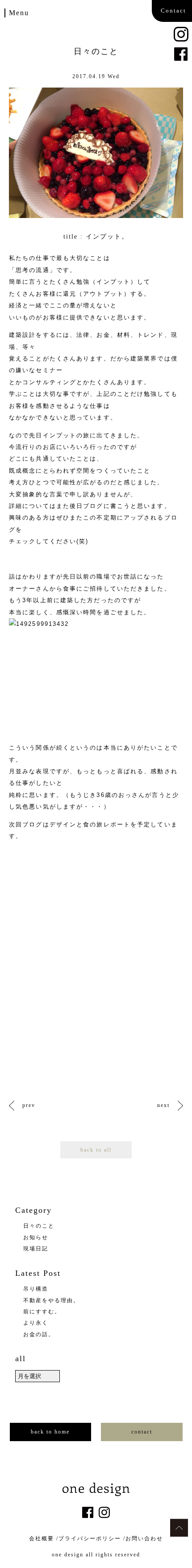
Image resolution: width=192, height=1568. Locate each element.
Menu (19, 13)
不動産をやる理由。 (51, 1300)
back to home (50, 1432)
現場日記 (35, 1248)
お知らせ (35, 1237)
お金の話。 (38, 1334)
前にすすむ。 (42, 1311)
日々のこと (38, 1226)
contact (141, 1432)
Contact (173, 10)
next (163, 1105)
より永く (35, 1323)
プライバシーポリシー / (91, 1538)
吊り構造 (35, 1289)
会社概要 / (43, 1538)
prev (28, 1105)
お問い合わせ (144, 1538)
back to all (96, 1150)
